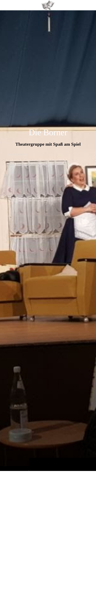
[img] (48, 240)
